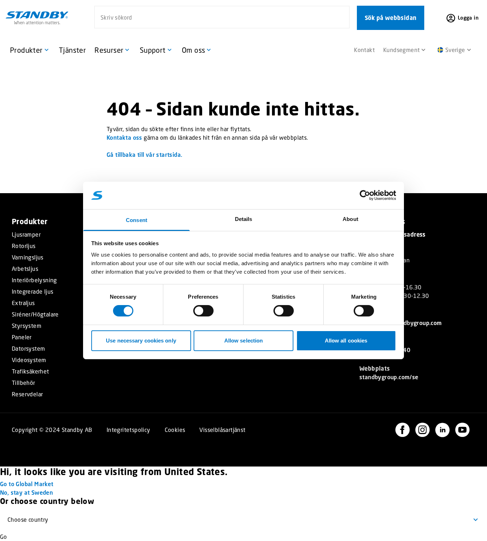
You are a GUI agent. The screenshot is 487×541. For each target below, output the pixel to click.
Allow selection (243, 341)
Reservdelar (27, 394)
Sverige (455, 49)
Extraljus (23, 303)
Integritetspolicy (128, 429)
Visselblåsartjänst (222, 429)
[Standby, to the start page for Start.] (37, 18)
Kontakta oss (124, 137)
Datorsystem (28, 348)
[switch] (203, 310)
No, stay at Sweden (26, 492)
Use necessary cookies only (141, 341)
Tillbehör (23, 383)
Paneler (22, 337)
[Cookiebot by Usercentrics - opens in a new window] (365, 195)
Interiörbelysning (34, 280)
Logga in (468, 18)
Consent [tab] (136, 220)
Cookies (175, 429)
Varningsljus (27, 257)
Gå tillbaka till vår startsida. (144, 154)
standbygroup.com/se (389, 376)
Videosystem (29, 360)
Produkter (30, 221)
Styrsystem (26, 326)
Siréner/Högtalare (35, 314)
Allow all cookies (346, 341)
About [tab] (350, 219)
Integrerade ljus (32, 291)
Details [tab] (243, 219)
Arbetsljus (25, 269)
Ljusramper (26, 234)
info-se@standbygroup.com (405, 322)
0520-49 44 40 (389, 349)
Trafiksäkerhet (30, 371)
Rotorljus (24, 246)
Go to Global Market (26, 483)
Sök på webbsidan (390, 17)
